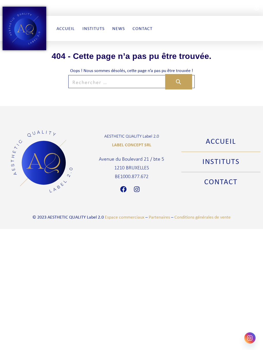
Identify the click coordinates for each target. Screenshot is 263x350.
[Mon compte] (256, 8)
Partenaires (159, 217)
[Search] (178, 81)
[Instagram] (138, 189)
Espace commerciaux (124, 217)
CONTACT (221, 181)
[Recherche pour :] (131, 82)
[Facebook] (124, 189)
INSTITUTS (221, 161)
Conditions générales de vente (202, 217)
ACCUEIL (221, 141)
